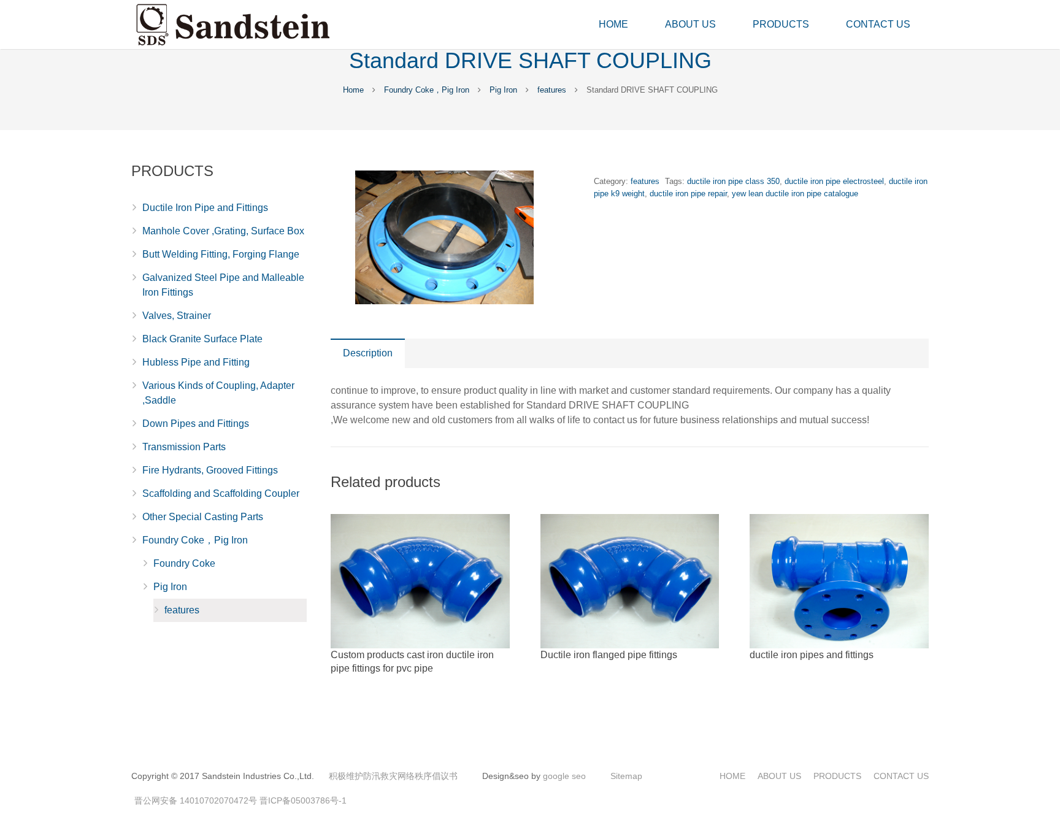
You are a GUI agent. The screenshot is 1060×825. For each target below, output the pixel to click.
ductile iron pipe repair (688, 193)
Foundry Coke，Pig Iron (426, 89)
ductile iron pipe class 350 (733, 181)
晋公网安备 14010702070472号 (195, 800)
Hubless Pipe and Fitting (196, 362)
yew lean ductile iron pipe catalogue (795, 193)
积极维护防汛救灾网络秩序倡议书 (393, 776)
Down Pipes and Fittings (195, 423)
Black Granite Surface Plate (202, 339)
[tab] (368, 353)
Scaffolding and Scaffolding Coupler (220, 493)
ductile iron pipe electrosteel (834, 181)
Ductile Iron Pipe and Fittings (205, 207)
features (551, 89)
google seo (564, 776)
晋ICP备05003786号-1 (303, 800)
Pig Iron (503, 89)
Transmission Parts (184, 447)
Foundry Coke (184, 563)
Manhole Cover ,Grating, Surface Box (223, 231)
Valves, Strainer (176, 315)
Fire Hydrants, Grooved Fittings (210, 470)
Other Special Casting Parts (202, 517)
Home (353, 89)
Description (368, 353)
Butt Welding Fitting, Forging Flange (220, 254)
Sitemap (626, 776)
